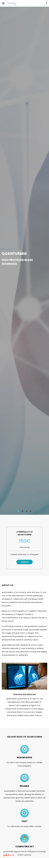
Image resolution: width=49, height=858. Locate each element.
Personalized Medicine (24, 694)
